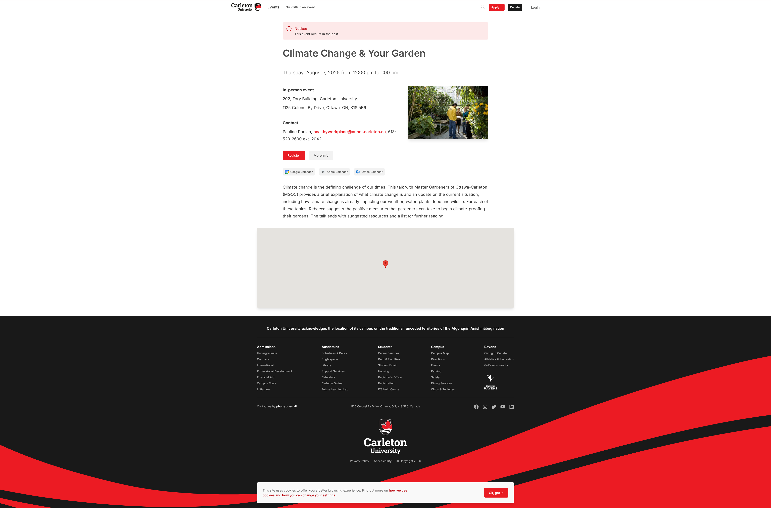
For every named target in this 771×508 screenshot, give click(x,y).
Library (326, 365)
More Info (321, 155)
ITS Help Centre (388, 389)
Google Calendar (301, 171)
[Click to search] (483, 7)
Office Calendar (372, 171)
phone (281, 406)
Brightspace (330, 359)
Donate (515, 7)
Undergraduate (267, 353)
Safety (435, 377)
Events (273, 7)
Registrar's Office (390, 377)
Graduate (263, 359)
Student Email (387, 365)
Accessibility (383, 461)
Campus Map (440, 353)
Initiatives (263, 389)
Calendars (328, 377)
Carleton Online (332, 383)
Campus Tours (266, 383)
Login (535, 7)
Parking (436, 371)
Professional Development (274, 371)
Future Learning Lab (335, 389)
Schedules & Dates (334, 353)
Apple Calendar (337, 171)
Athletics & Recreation (499, 359)
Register (294, 155)
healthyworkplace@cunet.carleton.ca (349, 131)
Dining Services (441, 383)
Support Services (333, 371)
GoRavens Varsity (496, 365)
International (265, 365)
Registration (386, 383)
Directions (438, 359)
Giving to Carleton (496, 353)
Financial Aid (265, 377)
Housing (383, 371)
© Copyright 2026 (408, 461)
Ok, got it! (496, 493)
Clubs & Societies (443, 389)
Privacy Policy (359, 461)
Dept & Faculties (389, 359)
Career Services (388, 353)
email (293, 406)
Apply (495, 7)
